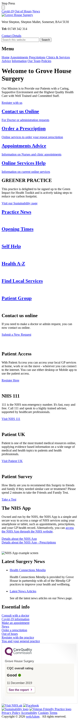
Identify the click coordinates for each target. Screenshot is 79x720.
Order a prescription (14, 630)
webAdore (33, 716)
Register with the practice (18, 637)
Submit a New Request (16, 334)
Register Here (10, 380)
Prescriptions (37, 57)
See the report (19, 690)
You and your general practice (21, 641)
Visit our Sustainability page (19, 203)
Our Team (34, 61)
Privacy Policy (11, 713)
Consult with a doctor (15, 615)
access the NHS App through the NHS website (38, 529)
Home (6, 57)
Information (19, 61)
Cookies (43, 713)
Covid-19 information (15, 619)
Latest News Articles (23, 591)
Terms (53, 713)
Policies (46, 61)
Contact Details (11, 35)
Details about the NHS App (19, 538)
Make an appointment (15, 623)
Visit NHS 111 (11, 419)
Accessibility (29, 713)
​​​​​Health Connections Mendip (28, 570)
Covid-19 (8, 11)
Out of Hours (23, 11)
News (36, 11)
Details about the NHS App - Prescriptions (29, 542)
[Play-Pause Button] (3, 7)
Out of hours (10, 634)
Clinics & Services (58, 57)
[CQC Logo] (18, 654)
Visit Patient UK (12, 461)
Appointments (19, 57)
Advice (6, 61)
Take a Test (9, 499)
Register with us (12, 102)
